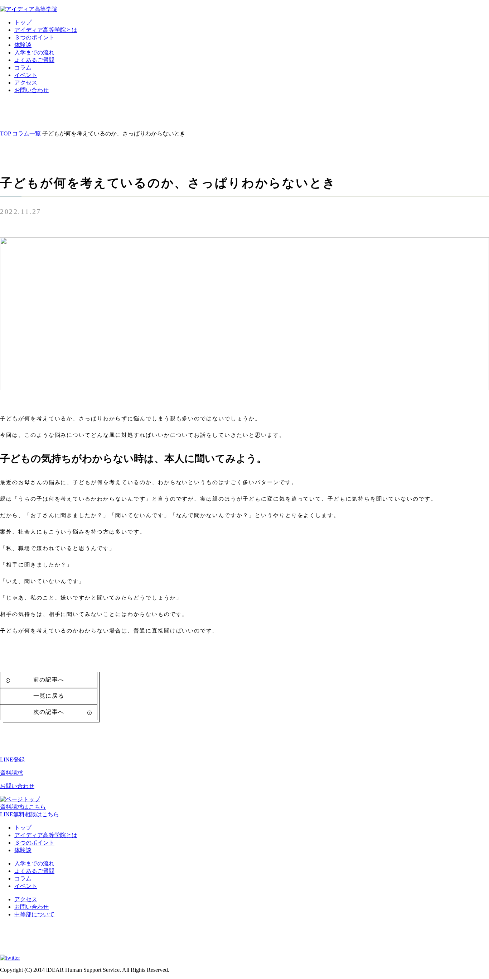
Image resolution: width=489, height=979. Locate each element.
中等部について (34, 914)
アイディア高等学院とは (45, 30)
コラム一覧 (26, 133)
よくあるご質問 (34, 60)
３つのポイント (34, 37)
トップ (23, 22)
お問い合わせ (31, 90)
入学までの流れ (34, 52)
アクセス (25, 83)
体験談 (23, 45)
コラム (23, 68)
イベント (25, 75)
